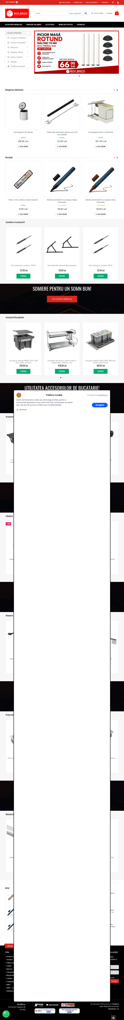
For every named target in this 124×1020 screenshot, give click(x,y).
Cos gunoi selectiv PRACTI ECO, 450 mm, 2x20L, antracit (23, 361)
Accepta (100, 405)
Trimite (114, 981)
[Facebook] (112, 2)
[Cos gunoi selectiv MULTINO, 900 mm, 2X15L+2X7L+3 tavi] (100, 340)
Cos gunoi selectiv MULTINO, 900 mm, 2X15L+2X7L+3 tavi (100, 361)
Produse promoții (17, 66)
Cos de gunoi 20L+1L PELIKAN (100, 132)
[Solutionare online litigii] (69, 1011)
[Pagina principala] (17, 13)
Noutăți (13, 62)
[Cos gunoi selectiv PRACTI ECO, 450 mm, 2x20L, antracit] (23, 340)
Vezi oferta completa (62, 299)
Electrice (50, 24)
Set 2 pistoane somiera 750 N (100, 265)
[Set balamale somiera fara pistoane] (62, 244)
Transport (10, 972)
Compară (12, 2)
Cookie (9, 966)
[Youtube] (118, 2)
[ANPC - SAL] (45, 1011)
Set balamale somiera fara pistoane (62, 265)
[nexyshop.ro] (52, 1005)
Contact (104, 2)
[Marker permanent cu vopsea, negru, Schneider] (62, 179)
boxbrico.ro (107, 1004)
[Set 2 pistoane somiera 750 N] (100, 244)
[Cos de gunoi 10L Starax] (23, 111)
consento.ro (102, 395)
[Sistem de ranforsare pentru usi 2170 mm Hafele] (62, 111)
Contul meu (65, 2)
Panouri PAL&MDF (33, 24)
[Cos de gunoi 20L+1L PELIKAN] (100, 111)
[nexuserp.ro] (39, 1005)
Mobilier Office (66, 24)
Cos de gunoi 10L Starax (23, 132)
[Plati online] (67, 1005)
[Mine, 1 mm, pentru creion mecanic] (23, 179)
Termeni (9, 960)
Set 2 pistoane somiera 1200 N (23, 265)
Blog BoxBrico (92, 2)
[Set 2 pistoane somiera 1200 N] (23, 244)
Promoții (81, 24)
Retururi (9, 969)
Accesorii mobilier (13, 24)
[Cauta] (85, 13)
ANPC (8, 985)
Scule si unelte (16, 57)
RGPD (112, 978)
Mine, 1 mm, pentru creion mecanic (23, 200)
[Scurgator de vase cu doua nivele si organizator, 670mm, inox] (62, 340)
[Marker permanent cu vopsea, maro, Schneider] (100, 179)
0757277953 (98, 13)
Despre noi (78, 2)
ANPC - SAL (10, 988)
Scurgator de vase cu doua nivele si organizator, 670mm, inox (62, 361)
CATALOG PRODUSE (14, 33)
